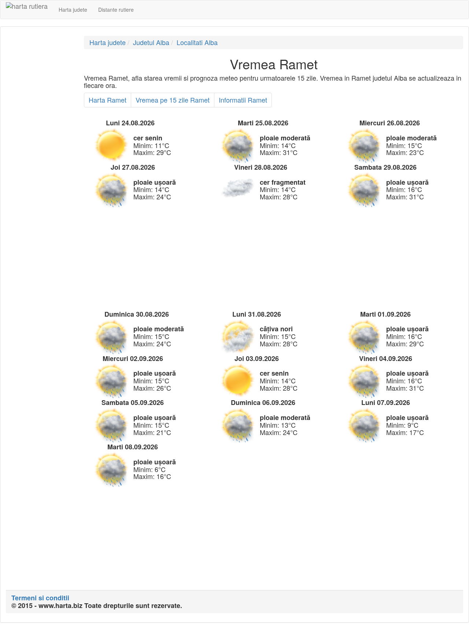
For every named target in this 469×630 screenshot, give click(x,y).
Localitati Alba (197, 42)
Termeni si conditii (40, 598)
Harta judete (73, 9)
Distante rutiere (116, 9)
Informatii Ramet (243, 99)
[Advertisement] (39, 146)
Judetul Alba (151, 42)
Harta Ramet (107, 99)
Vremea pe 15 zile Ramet (173, 99)
